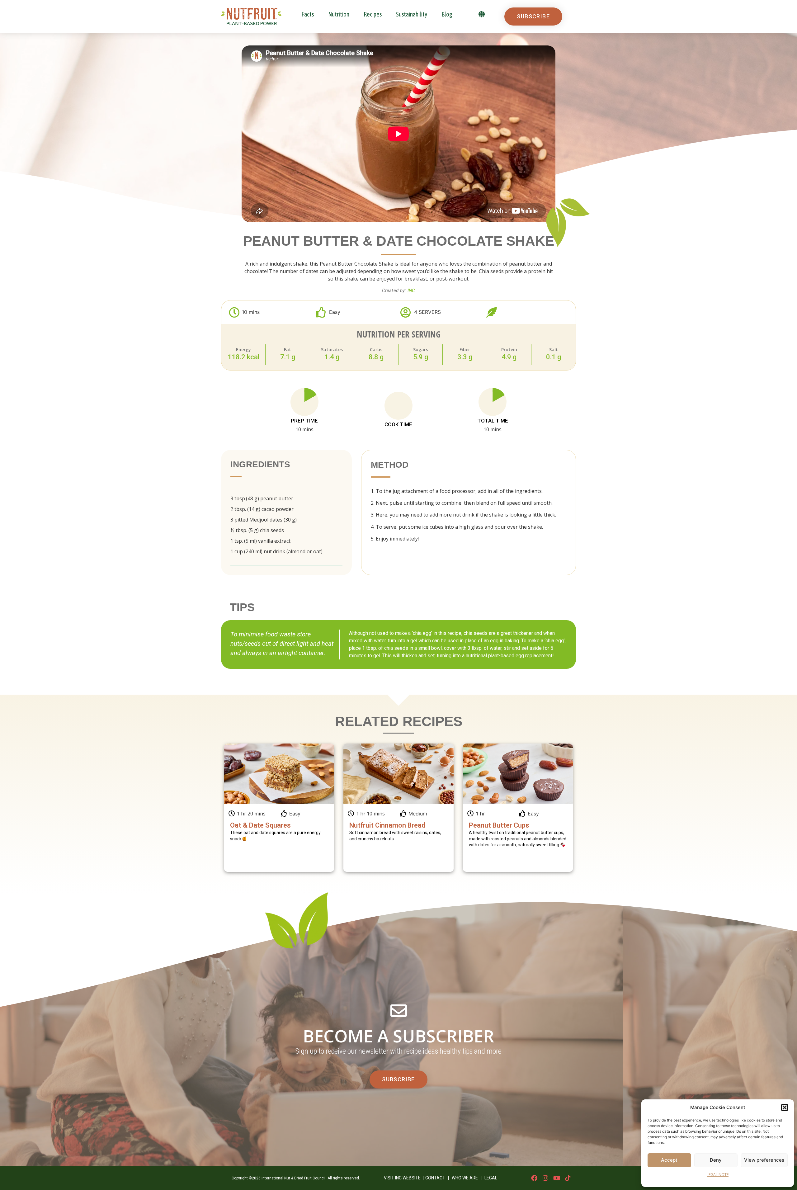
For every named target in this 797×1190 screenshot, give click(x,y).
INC (411, 290)
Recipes (373, 14)
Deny (716, 1160)
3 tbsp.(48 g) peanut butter (261, 498)
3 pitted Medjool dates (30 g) (263, 519)
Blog (446, 14)
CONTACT (435, 1177)
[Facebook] (534, 1178)
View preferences (764, 1160)
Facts (307, 14)
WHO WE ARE (465, 1177)
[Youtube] (556, 1178)
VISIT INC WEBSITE (402, 1177)
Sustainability (411, 14)
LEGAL (490, 1177)
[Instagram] (545, 1178)
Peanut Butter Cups (499, 825)
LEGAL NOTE (718, 1174)
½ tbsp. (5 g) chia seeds (257, 530)
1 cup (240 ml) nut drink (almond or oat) (276, 551)
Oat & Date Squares (260, 825)
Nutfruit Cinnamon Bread (387, 825)
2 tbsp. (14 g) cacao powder (262, 509)
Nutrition (338, 14)
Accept (669, 1160)
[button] (784, 1107)
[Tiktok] (567, 1178)
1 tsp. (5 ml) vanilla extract (260, 540)
